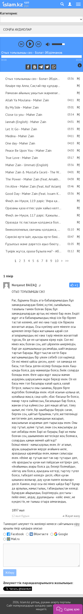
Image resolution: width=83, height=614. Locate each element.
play (30, 44)
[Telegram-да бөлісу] (40, 66)
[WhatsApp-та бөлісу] (53, 66)
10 (57, 261)
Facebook (17, 534)
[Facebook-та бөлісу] (28, 66)
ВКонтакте (41, 534)
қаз (26, 2)
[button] (74, 285)
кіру (77, 524)
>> (67, 261)
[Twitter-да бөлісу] (47, 66)
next (39, 44)
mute (48, 44)
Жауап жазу (72, 516)
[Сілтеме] (40, 285)
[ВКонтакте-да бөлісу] (34, 66)
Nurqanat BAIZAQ (24, 285)
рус (26, 5)
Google (63, 534)
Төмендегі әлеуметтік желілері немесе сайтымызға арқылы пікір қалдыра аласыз (41, 526)
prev (21, 44)
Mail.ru (15, 539)
